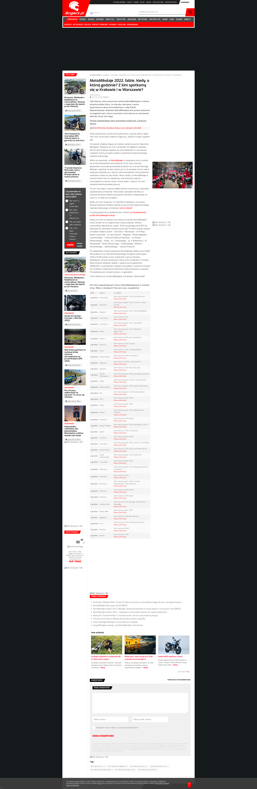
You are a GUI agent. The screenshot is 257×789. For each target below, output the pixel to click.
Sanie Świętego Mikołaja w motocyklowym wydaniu (115, 622)
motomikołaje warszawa (102, 770)
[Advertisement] (120, 567)
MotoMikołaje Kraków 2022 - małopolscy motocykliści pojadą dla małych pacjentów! (130, 612)
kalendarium (132, 25)
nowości (68, 25)
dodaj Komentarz (103, 736)
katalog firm (158, 2)
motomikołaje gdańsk (148, 770)
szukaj (191, 12)
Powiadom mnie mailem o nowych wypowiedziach (117, 727)
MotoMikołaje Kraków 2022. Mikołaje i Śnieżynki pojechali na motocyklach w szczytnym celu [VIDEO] (136, 609)
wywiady (113, 25)
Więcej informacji (120, 299)
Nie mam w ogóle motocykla (74, 204)
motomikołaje (98, 766)
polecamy (122, 25)
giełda (148, 2)
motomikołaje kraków (118, 766)
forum (136, 2)
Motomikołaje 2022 (139, 766)
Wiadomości (105, 75)
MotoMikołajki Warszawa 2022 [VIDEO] (110, 605)
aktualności (78, 25)
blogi (142, 2)
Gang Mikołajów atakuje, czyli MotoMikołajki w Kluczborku (118, 625)
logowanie (185, 2)
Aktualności (114, 75)
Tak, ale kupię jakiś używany (75, 223)
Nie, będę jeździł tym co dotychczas (74, 214)
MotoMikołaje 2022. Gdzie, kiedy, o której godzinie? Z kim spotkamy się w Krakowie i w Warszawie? (150, 75)
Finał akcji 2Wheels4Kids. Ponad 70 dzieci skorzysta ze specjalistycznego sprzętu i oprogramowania (137, 602)
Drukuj (107, 97)
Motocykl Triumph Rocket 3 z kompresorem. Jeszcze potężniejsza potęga (125, 615)
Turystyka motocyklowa (75, 275)
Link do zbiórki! (125, 208)
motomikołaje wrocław (125, 770)
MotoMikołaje (117, 160)
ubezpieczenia (171, 2)
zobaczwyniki (79, 244)
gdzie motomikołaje (159, 766)
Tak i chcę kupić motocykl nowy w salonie (73, 233)
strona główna (119, 2)
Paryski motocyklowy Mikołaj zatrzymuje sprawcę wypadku (119, 618)
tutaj (99, 783)
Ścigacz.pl (73, 8)
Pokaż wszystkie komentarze (179, 680)
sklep (129, 2)
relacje (88, 25)
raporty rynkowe (100, 25)
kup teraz (75, 568)
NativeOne (140, 671)
